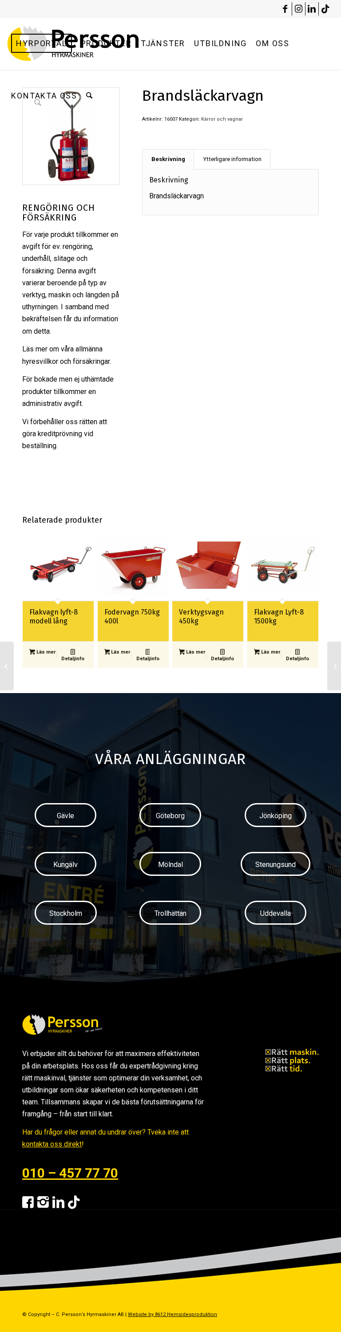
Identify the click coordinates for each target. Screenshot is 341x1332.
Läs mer (45, 652)
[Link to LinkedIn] (311, 9)
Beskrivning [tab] (168, 159)
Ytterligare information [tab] (232, 159)
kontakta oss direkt (52, 1144)
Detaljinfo (72, 659)
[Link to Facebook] (285, 9)
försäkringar (91, 361)
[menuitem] (41, 43)
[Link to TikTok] (325, 9)
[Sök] (89, 96)
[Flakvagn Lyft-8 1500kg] (334, 666)
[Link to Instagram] (298, 9)
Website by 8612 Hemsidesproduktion (172, 1314)
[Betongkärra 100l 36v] (7, 666)
